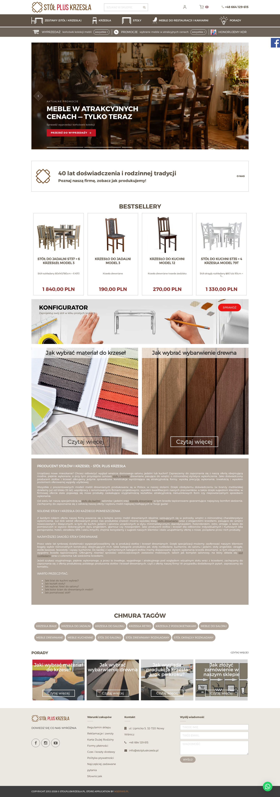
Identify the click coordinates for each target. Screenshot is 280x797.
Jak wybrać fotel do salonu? (62, 586)
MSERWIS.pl (121, 791)
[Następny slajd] (242, 96)
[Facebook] (35, 743)
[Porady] (234, 20)
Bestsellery (140, 206)
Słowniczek (94, 776)
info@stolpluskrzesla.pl (143, 750)
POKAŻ (58, 215)
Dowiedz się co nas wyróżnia (53, 727)
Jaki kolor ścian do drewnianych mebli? (69, 589)
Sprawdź (229, 307)
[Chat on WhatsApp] (267, 786)
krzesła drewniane (141, 500)
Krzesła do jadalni (76, 626)
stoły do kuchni (91, 500)
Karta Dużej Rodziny (100, 739)
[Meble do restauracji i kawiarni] (184, 20)
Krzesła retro (140, 626)
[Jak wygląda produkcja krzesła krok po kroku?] (167, 678)
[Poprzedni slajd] (38, 96)
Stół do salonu (109, 637)
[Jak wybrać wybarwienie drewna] (113, 674)
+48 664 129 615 (237, 7)
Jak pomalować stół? (57, 592)
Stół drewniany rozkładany (147, 637)
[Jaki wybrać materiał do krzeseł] (58, 674)
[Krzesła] (105, 20)
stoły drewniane (168, 520)
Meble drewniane (49, 637)
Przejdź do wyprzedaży (69, 132)
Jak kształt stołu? (55, 583)
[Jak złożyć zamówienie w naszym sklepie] (221, 678)
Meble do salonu (214, 626)
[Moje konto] (184, 7)
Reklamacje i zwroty (100, 733)
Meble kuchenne (80, 637)
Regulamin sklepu (99, 727)
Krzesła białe (46, 626)
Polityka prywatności (100, 757)
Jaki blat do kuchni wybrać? (62, 580)
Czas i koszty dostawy (101, 751)
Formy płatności (97, 745)
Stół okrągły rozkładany (194, 637)
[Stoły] (135, 20)
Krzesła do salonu (109, 626)
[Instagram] (45, 743)
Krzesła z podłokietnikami (176, 626)
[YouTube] (55, 743)
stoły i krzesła (121, 476)
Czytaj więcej (240, 652)
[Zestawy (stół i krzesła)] (60, 20)
